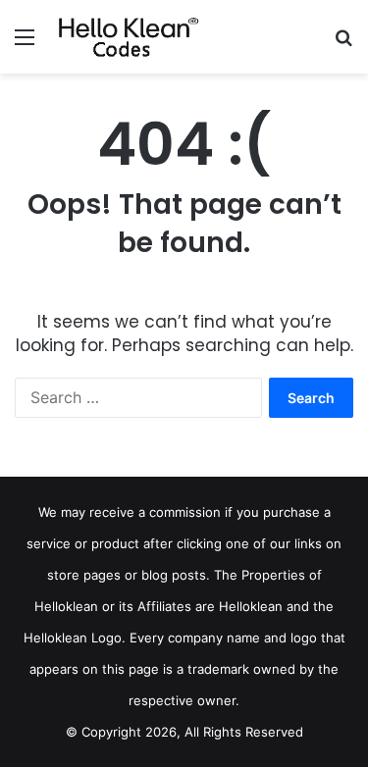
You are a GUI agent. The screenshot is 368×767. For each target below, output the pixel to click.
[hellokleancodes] (127, 37)
